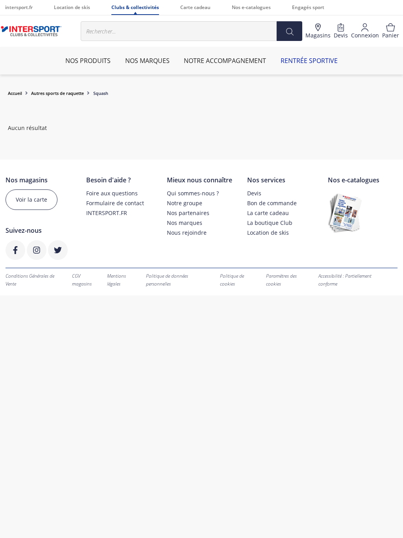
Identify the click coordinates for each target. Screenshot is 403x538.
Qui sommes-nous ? (193, 193)
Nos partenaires (188, 213)
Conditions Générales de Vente (30, 280)
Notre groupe (184, 203)
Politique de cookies (232, 280)
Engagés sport (308, 7)
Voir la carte (31, 199)
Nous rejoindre (187, 232)
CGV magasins (82, 280)
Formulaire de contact (115, 203)
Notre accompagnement (225, 60)
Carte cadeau (195, 7)
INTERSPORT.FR (106, 213)
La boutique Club (269, 222)
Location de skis (72, 7)
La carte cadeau (268, 213)
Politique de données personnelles (167, 280)
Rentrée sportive (309, 60)
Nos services (266, 180)
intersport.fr (19, 7)
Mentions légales (116, 280)
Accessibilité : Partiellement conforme (345, 280)
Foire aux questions (112, 193)
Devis (254, 193)
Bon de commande (272, 203)
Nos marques (184, 222)
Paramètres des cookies (281, 280)
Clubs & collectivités (135, 7)
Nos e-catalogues (251, 7)
